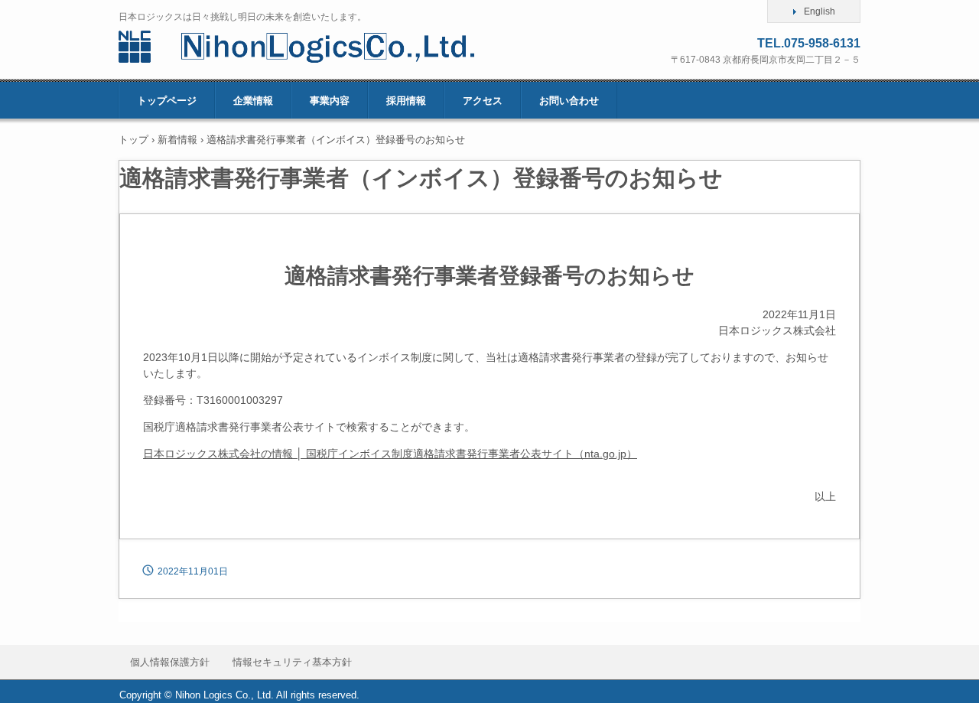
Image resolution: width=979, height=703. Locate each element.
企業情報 (253, 100)
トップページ (167, 100)
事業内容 (330, 100)
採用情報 (406, 100)
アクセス (483, 100)
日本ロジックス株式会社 (319, 47)
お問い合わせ (569, 100)
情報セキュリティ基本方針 (292, 662)
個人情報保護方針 (170, 662)
